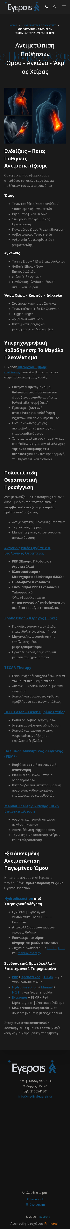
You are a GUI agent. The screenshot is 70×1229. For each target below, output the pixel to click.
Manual (47, 987)
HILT (61, 948)
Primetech (51, 1223)
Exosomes (19, 997)
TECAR (51, 948)
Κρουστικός (30, 977)
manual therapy (29, 953)
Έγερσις (44, 1216)
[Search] (54, 6)
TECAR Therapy (17, 667)
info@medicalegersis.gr (35, 1096)
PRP (15, 977)
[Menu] (64, 7)
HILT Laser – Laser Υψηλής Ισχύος (35, 712)
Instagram (37, 1204)
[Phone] (46, 6)
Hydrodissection (18, 898)
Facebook (37, 1199)
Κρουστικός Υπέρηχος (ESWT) (30, 618)
